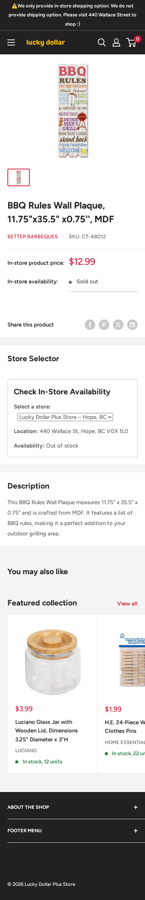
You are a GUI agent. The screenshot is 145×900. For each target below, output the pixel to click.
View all (127, 603)
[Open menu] (11, 42)
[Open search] (102, 42)
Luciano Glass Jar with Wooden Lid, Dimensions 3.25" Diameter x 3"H (46, 731)
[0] (131, 42)
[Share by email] (132, 324)
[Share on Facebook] (90, 324)
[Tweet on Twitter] (118, 324)
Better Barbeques (32, 236)
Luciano (26, 750)
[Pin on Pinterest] (104, 324)
